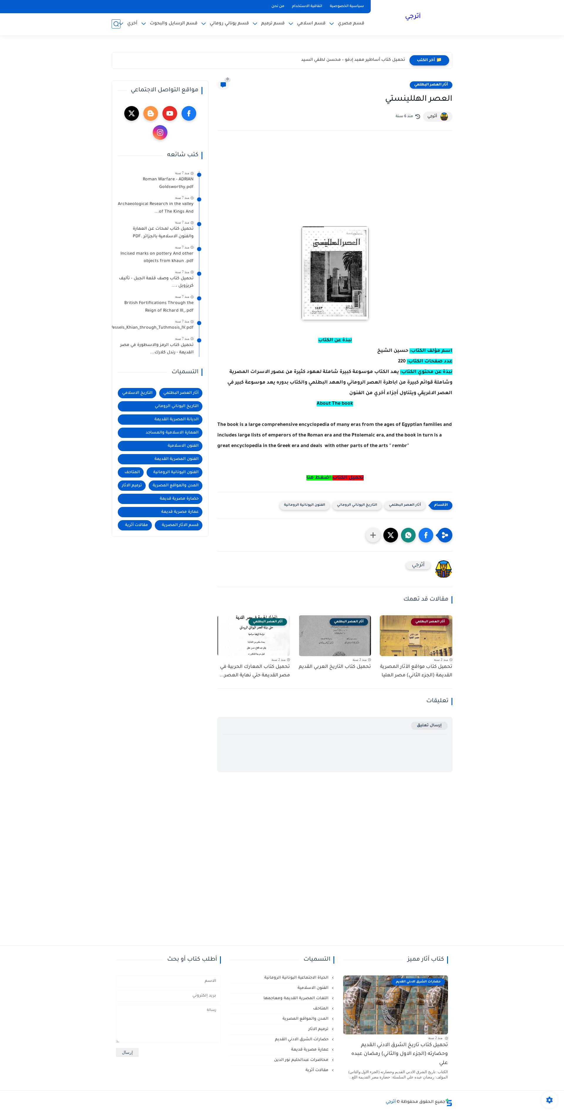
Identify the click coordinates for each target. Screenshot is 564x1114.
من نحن (277, 6)
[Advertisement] (334, 186)
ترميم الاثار (132, 485)
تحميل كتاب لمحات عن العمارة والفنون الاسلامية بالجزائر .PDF (163, 233)
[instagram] (160, 132)
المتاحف (132, 472)
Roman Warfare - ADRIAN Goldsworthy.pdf (168, 183)
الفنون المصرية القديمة (177, 459)
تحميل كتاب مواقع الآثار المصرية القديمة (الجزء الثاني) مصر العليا (416, 671)
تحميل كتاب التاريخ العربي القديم (335, 667)
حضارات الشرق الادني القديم (302, 1039)
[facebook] (189, 113)
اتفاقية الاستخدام (307, 6)
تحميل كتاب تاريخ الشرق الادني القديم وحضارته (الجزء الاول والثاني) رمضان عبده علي (399, 1054)
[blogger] (150, 113)
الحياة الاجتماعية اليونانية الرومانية (297, 978)
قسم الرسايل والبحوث (173, 23)
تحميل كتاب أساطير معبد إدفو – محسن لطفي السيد (353, 60)
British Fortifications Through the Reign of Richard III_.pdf (159, 307)
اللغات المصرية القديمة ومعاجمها (296, 998)
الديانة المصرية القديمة (177, 419)
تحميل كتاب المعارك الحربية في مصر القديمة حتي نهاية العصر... (255, 671)
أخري (132, 23)
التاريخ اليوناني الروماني (357, 505)
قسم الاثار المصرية (180, 525)
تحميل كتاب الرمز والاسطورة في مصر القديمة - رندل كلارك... (157, 349)
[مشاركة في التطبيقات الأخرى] (373, 535)
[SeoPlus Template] (448, 1102)
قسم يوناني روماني (229, 23)
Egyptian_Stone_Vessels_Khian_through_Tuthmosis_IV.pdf (156, 328)
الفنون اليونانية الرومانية (304, 505)
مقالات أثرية (136, 525)
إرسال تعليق (429, 725)
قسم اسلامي (311, 23)
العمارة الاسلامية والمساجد (172, 433)
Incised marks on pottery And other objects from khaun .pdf (157, 258)
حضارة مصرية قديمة (179, 499)
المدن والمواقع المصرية (176, 485)
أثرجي (413, 17)
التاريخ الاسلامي (137, 393)
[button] (426, 535)
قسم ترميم (273, 23)
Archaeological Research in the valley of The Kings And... (156, 208)
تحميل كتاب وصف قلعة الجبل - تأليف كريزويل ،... (156, 282)
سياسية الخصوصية (347, 6)
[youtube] (169, 113)
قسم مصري (351, 23)
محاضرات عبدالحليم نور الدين (302, 1060)
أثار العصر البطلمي (431, 85)
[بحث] (116, 23)
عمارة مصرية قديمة (180, 512)
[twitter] (131, 113)
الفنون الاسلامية (183, 446)
